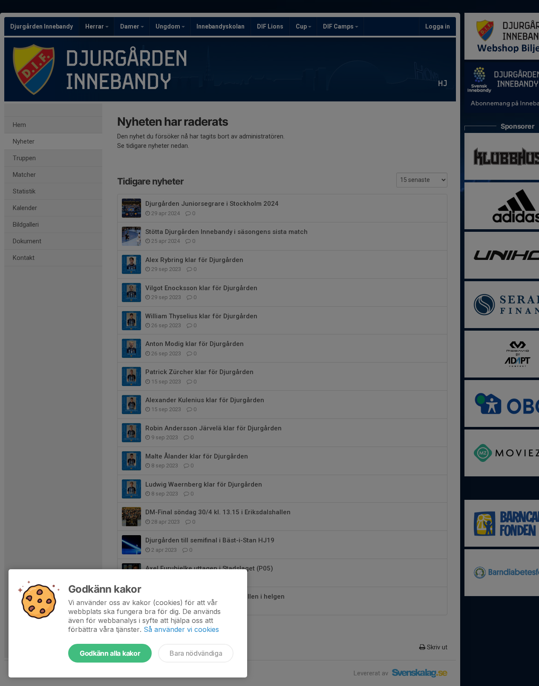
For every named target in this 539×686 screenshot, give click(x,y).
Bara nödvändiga (196, 653)
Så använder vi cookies (181, 629)
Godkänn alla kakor (110, 653)
